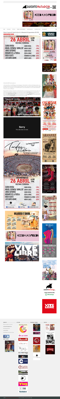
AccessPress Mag (29, 397)
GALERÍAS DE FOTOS (37, 29)
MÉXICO (12, 34)
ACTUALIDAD (8, 29)
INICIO (4, 29)
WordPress (23, 397)
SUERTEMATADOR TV (30, 29)
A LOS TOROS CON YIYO (7, 34)
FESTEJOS (13, 29)
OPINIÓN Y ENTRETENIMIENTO (21, 29)
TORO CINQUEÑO (44, 29)
